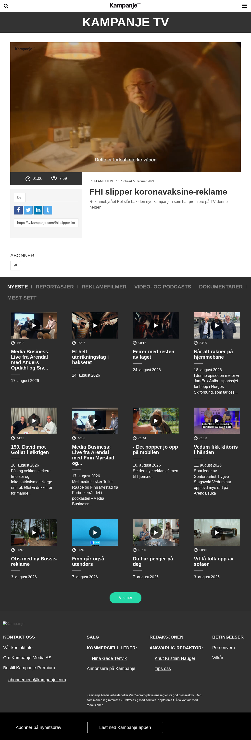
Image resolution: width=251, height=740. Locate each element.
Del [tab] (19, 197)
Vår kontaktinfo (18, 647)
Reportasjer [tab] (55, 286)
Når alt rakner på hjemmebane (213, 354)
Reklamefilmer (103, 181)
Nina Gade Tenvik (109, 658)
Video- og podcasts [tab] (162, 286)
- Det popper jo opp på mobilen (155, 449)
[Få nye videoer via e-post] (15, 265)
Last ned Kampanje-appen (125, 727)
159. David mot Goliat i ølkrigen (30, 449)
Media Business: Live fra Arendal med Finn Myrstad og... (93, 455)
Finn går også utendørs (88, 561)
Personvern (223, 647)
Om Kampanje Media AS (27, 657)
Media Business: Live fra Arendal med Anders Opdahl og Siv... (30, 359)
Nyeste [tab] (17, 286)
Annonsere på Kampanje (111, 668)
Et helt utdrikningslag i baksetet (90, 357)
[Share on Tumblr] (47, 210)
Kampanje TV (125, 22)
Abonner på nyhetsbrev (38, 727)
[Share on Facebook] (18, 210)
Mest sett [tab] (22, 297)
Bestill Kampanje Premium (29, 667)
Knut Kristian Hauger (175, 658)
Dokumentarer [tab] (221, 286)
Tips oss (163, 668)
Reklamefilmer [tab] (104, 286)
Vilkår (217, 657)
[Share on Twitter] (28, 210)
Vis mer (125, 598)
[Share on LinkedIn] (38, 210)
